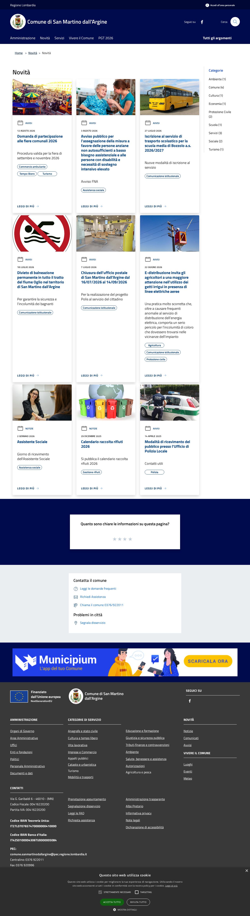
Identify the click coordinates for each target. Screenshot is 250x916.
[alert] (125, 891)
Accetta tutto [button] (112, 902)
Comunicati (191, 738)
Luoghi (188, 764)
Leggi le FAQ (76, 813)
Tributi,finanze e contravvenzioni (147, 744)
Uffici (13, 745)
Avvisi (28, 123)
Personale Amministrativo (27, 766)
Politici (14, 759)
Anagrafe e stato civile (83, 731)
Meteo (188, 778)
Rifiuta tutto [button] (138, 902)
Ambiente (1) (217, 79)
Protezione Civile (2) (220, 114)
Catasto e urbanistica (82, 764)
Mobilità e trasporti (80, 777)
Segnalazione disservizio (84, 806)
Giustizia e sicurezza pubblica (145, 737)
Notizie (29, 428)
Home (19, 53)
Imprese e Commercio (82, 752)
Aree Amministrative (24, 738)
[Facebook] (200, 21)
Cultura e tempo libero (83, 738)
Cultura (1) (216, 95)
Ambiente (132, 752)
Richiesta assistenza (81, 820)
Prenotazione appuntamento (87, 799)
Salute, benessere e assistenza (146, 759)
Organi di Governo (22, 731)
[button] (117, 892)
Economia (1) (217, 103)
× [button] (246, 870)
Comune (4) (216, 87)
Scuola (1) (215, 124)
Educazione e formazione (142, 730)
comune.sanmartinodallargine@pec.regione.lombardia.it (48, 854)
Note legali (133, 820)
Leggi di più (171, 885)
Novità (32, 53)
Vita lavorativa (77, 745)
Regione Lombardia (23, 5)
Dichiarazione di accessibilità (145, 827)
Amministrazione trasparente (145, 799)
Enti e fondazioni (21, 752)
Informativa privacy (139, 813)
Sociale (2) (215, 141)
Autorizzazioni (135, 766)
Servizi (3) (215, 133)
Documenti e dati (21, 773)
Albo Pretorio (134, 806)
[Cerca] (235, 21)
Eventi (188, 771)
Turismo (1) (216, 149)
